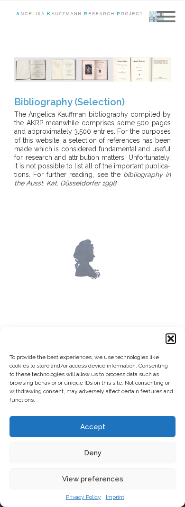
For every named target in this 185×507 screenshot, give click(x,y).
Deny (93, 453)
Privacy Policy (83, 497)
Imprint (115, 497)
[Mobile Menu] (166, 17)
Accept (92, 427)
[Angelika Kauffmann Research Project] (92, 17)
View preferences (92, 479)
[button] (171, 338)
